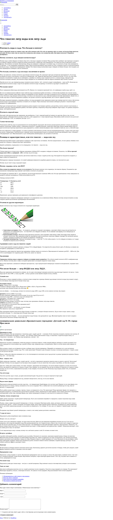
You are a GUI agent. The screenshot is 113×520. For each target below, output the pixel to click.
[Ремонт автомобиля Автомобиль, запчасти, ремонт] (3, 2)
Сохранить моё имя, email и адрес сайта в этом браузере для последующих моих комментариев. (29, 512)
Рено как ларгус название (10, 477)
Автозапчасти (7, 17)
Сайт (1, 496)
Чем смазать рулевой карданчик (12, 480)
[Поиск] (17, 5)
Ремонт (6, 12)
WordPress (13, 518)
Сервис (6, 14)
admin (8, 43)
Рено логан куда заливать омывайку (13, 479)
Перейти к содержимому (7, 0)
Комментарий (4, 509)
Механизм (6, 11)
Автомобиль (7, 7)
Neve (1, 518)
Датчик (6, 9)
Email (2, 493)
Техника (6, 15)
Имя (1, 490)
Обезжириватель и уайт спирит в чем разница (16, 476)
